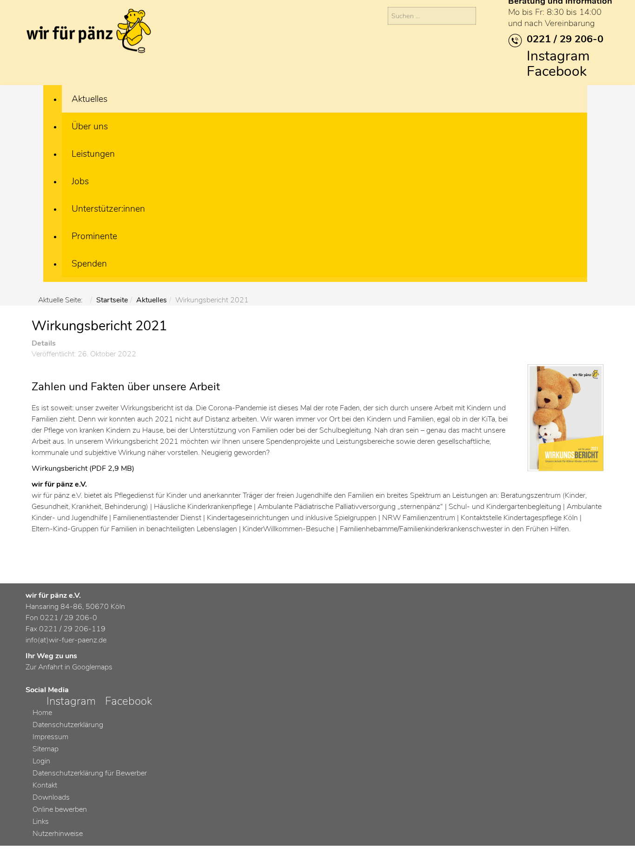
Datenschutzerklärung (68, 725)
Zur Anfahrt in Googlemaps (69, 667)
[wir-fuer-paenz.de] (88, 32)
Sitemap (46, 749)
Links (41, 821)
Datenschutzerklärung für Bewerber (90, 773)
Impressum (50, 737)
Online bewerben (60, 809)
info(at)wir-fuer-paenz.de (66, 640)
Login (41, 761)
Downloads (51, 797)
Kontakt (45, 785)
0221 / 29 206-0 (565, 39)
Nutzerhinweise (58, 834)
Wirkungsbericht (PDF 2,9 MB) (83, 468)
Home (42, 713)
